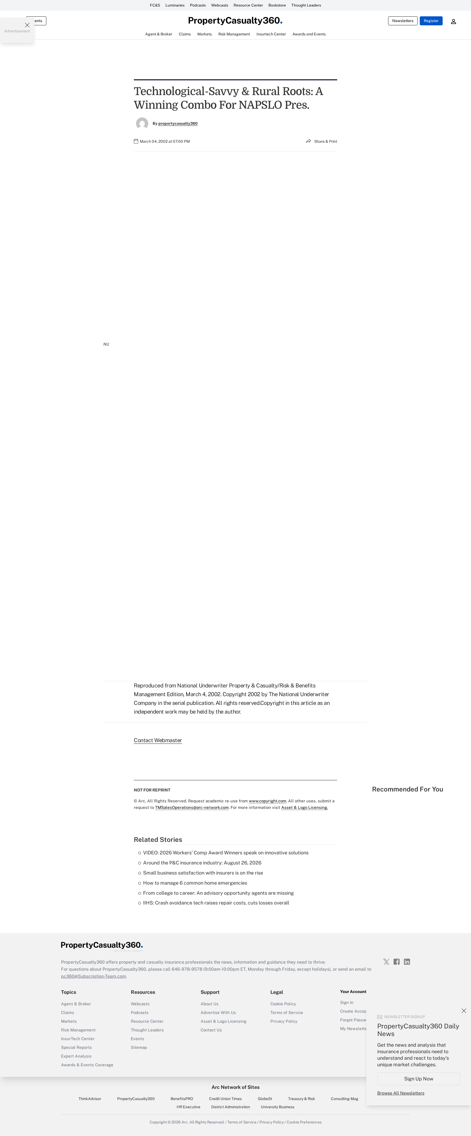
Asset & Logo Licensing (223, 1021)
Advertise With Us (218, 1012)
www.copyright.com (267, 801)
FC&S (155, 5)
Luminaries (175, 5)
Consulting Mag (344, 1099)
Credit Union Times (225, 1099)
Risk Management (78, 1030)
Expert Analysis (76, 1056)
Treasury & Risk (301, 1099)
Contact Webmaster (158, 740)
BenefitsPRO (182, 1099)
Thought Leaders (306, 5)
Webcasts (219, 5)
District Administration (230, 1107)
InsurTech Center (78, 1038)
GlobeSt (265, 1099)
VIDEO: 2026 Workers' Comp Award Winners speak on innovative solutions (226, 852)
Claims (67, 1012)
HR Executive (188, 1107)
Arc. (185, 1122)
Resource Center (248, 5)
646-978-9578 (187, 969)
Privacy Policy (283, 1021)
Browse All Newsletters (400, 1093)
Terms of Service (286, 1012)
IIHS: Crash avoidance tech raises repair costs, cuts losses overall (216, 903)
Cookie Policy (283, 1003)
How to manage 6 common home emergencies (195, 883)
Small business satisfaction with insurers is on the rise (203, 873)
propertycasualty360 (178, 123)
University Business (277, 1107)
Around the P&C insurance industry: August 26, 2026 (202, 863)
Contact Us (211, 1030)
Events (36, 21)
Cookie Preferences (304, 1122)
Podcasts (198, 5)
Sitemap (139, 1047)
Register (431, 21)
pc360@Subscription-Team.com (93, 976)
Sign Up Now (418, 1079)
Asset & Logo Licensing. (304, 807)
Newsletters (402, 21)
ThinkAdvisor (89, 1099)
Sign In (347, 1002)
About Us (210, 1003)
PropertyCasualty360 (136, 1099)
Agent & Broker (76, 1003)
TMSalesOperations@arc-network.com (192, 807)
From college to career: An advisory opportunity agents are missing (218, 893)
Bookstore (277, 5)
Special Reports (76, 1047)
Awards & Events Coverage (87, 1064)
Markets (69, 1021)
